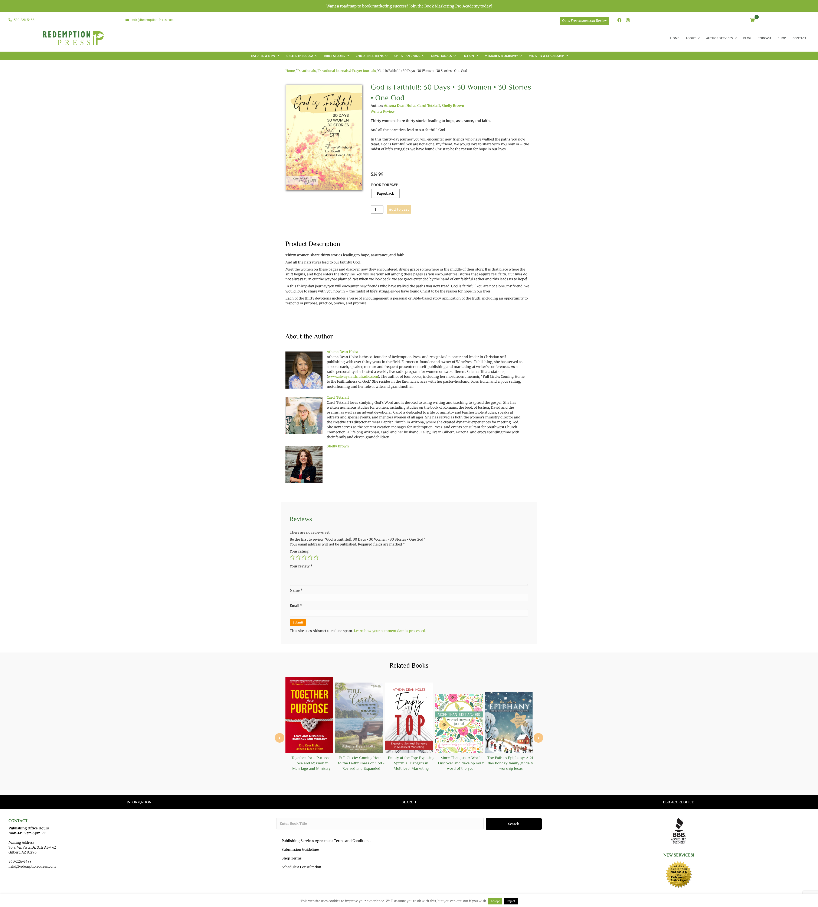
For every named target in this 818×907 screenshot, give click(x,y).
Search (513, 824)
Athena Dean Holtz (400, 105)
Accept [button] (495, 901)
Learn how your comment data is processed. (390, 631)
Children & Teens (370, 56)
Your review (301, 566)
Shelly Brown (453, 105)
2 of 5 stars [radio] (298, 557)
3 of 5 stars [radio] (304, 557)
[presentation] (279, 738)
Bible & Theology (300, 56)
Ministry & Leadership (546, 56)
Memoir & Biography (501, 56)
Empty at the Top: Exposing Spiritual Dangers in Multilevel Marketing (411, 763)
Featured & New (262, 56)
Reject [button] (511, 901)
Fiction (468, 56)
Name (296, 590)
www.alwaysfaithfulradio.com (353, 376)
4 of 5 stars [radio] (310, 557)
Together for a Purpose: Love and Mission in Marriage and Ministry (311, 763)
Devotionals (441, 56)
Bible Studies (334, 56)
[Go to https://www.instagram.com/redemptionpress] (628, 20)
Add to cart (399, 209)
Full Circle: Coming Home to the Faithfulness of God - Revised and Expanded (361, 763)
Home (290, 71)
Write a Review (383, 111)
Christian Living (407, 56)
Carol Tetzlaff (428, 105)
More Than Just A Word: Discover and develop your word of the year (461, 763)
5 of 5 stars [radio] (316, 557)
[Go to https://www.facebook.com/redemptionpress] (619, 20)
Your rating (299, 551)
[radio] (385, 193)
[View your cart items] (752, 20)
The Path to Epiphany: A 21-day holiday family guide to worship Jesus (510, 763)
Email (296, 605)
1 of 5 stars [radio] (292, 557)
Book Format (384, 185)
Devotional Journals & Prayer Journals (347, 71)
